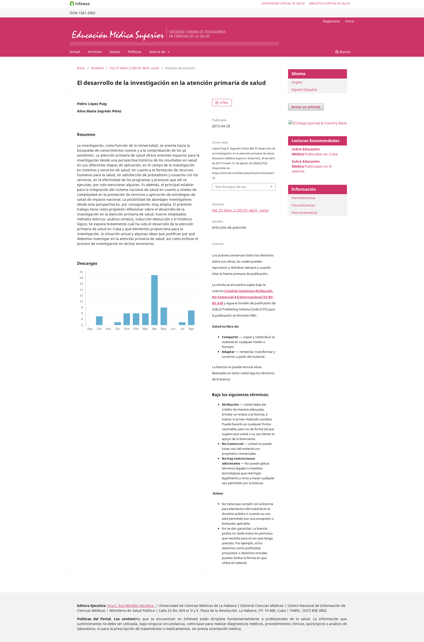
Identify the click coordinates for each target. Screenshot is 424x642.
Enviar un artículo (306, 107)
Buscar (345, 51)
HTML (223, 102)
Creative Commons (239, 291)
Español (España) (304, 89)
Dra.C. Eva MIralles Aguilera (131, 605)
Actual (75, 51)
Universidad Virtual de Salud (283, 3)
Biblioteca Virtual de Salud (329, 3)
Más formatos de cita (230, 187)
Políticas (134, 51)
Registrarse (331, 21)
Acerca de (157, 51)
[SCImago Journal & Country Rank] (317, 123)
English (297, 82)
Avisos (115, 51)
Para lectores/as (303, 198)
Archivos (95, 51)
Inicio (81, 68)
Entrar (349, 21)
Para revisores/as (304, 212)
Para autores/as (303, 205)
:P (306, 164)
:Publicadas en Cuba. (315, 151)
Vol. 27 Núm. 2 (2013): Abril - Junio (134, 68)
